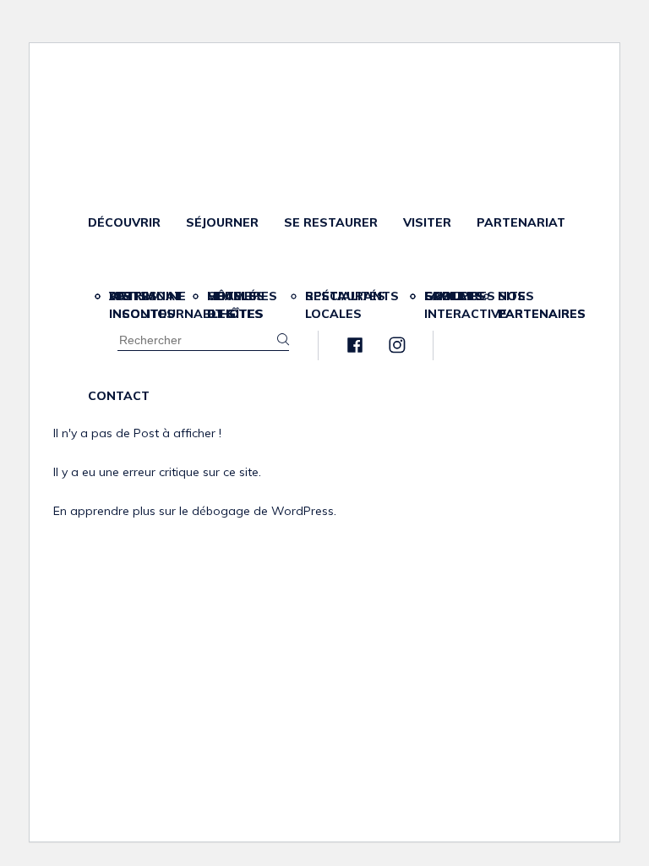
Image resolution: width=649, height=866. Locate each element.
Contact (119, 395)
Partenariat (521, 222)
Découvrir (124, 222)
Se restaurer (331, 222)
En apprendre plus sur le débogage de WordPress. (194, 510)
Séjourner (222, 222)
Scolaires (459, 296)
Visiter (427, 222)
